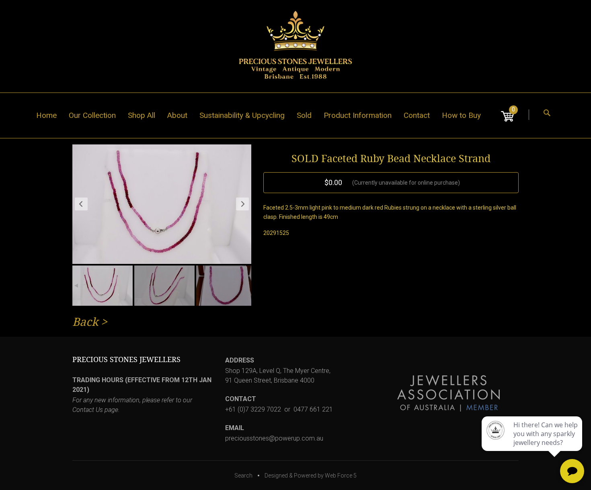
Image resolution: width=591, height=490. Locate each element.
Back (85, 322)
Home (46, 115)
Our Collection (92, 115)
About (177, 115)
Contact (417, 115)
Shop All (141, 115)
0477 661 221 (313, 409)
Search (243, 475)
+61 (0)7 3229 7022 (253, 409)
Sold (304, 115)
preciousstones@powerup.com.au (274, 438)
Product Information (358, 115)
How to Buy (461, 115)
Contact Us (87, 410)
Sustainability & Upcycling (242, 115)
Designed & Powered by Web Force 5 (311, 475)
